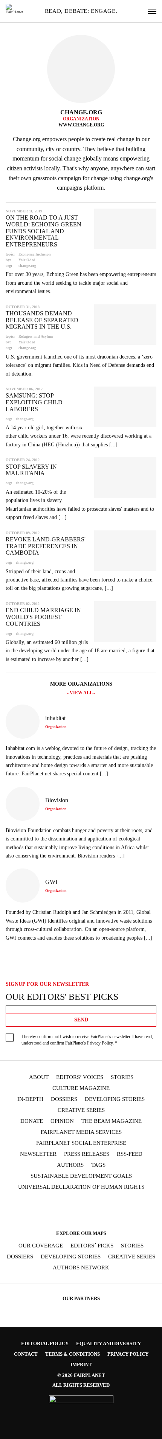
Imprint (81, 1364)
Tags (98, 1165)
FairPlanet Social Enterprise (81, 1143)
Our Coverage (40, 1246)
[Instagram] (44, 1204)
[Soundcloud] (88, 1204)
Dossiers (64, 1099)
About (39, 1077)
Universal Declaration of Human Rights (81, 1187)
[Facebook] (30, 1204)
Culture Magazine (81, 1088)
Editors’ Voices (79, 1077)
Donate (31, 1121)
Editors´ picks (91, 1246)
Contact (26, 1354)
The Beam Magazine (111, 1121)
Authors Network (81, 1268)
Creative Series (81, 1110)
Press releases (86, 1154)
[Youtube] (73, 1204)
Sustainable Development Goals (81, 1176)
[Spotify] (103, 1204)
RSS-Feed (129, 1154)
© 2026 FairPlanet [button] (81, 1375)
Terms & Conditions (72, 1354)
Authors (70, 1165)
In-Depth (30, 1099)
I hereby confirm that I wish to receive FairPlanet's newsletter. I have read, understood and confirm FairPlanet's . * (87, 1040)
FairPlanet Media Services (81, 1132)
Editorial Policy (45, 1343)
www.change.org (81, 125)
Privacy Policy (100, 1043)
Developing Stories (115, 1099)
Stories (122, 1077)
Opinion (62, 1121)
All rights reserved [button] (81, 1385)
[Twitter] (59, 1204)
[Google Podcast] (132, 1204)
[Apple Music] (117, 1204)
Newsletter (38, 1154)
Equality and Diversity (108, 1343)
